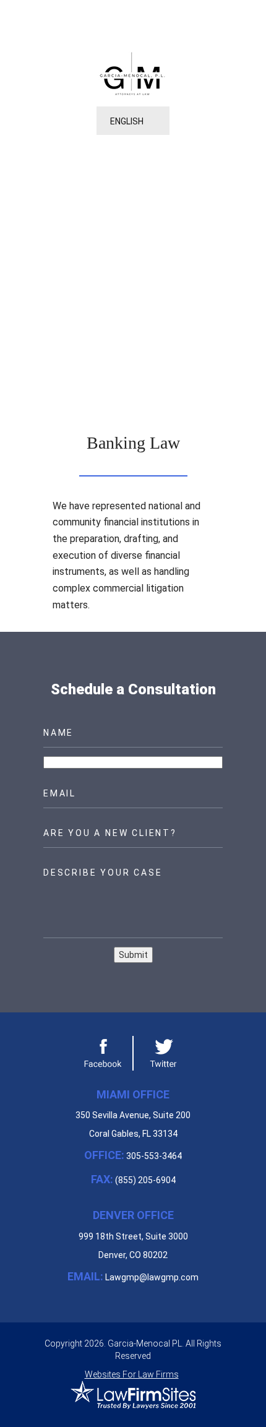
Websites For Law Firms (132, 1374)
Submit (133, 955)
